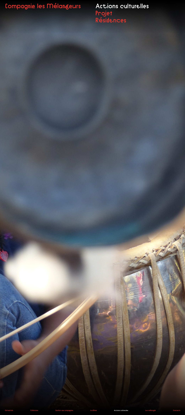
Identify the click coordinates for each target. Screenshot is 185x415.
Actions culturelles (121, 410)
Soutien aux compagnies (64, 410)
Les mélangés (150, 410)
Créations (34, 410)
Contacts (176, 410)
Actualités (9, 410)
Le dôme (93, 410)
